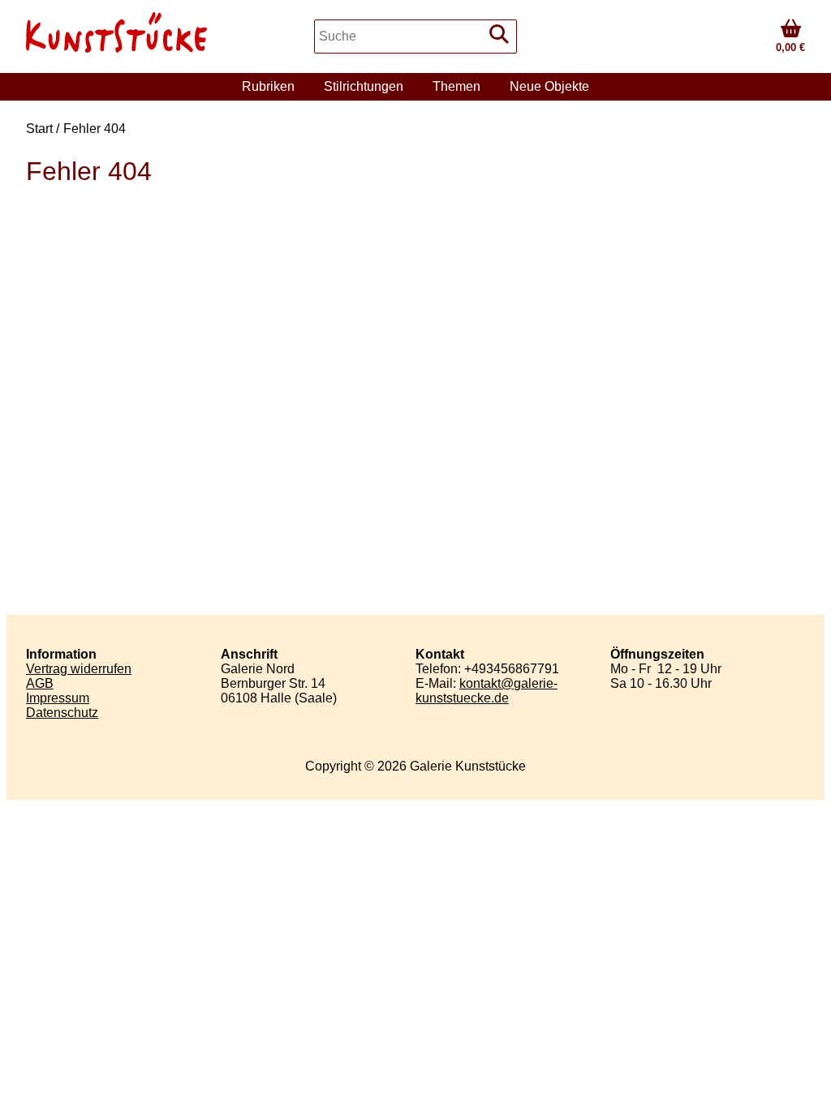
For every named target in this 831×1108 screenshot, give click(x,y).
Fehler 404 (94, 128)
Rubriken (268, 86)
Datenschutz (62, 712)
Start (39, 128)
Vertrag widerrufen (78, 669)
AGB (40, 683)
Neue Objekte (549, 86)
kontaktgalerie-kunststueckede (487, 690)
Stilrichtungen (363, 86)
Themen (456, 86)
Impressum (57, 698)
